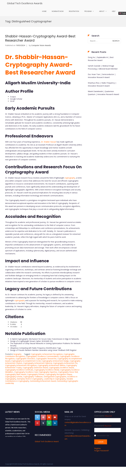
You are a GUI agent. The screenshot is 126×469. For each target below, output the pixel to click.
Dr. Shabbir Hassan (48, 142)
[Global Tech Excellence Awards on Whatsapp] (49, 423)
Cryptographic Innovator (25, 358)
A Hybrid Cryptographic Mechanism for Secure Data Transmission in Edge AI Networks (44, 339)
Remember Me (102, 435)
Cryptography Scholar (13, 376)
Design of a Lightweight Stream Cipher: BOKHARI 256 (31, 341)
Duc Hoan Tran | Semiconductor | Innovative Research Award (102, 75)
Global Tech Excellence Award (47, 441)
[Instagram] (37, 423)
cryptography (70, 178)
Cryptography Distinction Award (35, 367)
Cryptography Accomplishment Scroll (25, 361)
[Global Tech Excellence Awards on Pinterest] (43, 417)
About (101, 11)
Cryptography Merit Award (15, 374)
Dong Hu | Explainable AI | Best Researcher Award (101, 58)
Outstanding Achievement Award (43, 381)
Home (44, 11)
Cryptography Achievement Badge (55, 361)
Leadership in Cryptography (55, 379)
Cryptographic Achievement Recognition (47, 354)
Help (113, 11)
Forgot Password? (101, 450)
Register (97, 448)
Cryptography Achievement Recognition (21, 365)
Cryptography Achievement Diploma (37, 363)
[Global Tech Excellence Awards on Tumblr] (43, 423)
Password (102, 425)
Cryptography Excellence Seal (26, 372)
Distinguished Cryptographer (55, 376)
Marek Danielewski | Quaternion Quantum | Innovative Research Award (103, 92)
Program (88, 11)
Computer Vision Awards (41, 45)
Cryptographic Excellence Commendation (42, 356)
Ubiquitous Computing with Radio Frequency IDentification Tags (35, 348)
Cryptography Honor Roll (68, 372)
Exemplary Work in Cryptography (30, 379)
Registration (74, 11)
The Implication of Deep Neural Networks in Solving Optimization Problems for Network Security (45, 344)
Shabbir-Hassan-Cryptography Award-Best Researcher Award (40, 38)
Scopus (13, 96)
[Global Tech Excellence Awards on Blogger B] (49, 417)
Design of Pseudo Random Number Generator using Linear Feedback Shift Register (43, 350)
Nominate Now (57, 11)
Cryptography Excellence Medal (46, 370)
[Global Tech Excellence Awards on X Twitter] (37, 417)
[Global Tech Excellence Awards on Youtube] (54, 417)
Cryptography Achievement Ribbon (51, 365)
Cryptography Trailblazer (33, 376)
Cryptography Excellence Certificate (19, 370)
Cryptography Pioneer (35, 374)
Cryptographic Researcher (46, 358)
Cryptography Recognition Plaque (58, 374)
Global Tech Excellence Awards (24, 3)
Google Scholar (16, 99)
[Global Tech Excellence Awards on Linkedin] (54, 423)
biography (17, 354)
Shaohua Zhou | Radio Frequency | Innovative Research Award (102, 84)
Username (103, 415)
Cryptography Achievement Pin (65, 363)
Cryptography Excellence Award (61, 367)
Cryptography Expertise (48, 372)
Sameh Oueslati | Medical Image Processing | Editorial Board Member (103, 67)
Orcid (12, 101)
